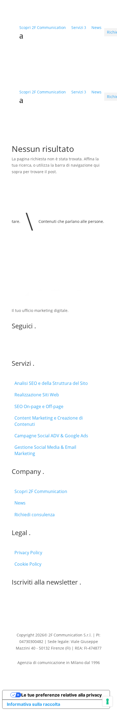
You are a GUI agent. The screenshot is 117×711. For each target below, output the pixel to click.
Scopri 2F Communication (42, 27)
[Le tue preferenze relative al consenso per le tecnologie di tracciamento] (107, 701)
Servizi (77, 27)
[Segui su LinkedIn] (16, 344)
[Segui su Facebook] (37, 344)
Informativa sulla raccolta (33, 704)
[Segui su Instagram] (27, 344)
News (96, 27)
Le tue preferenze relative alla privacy (61, 695)
